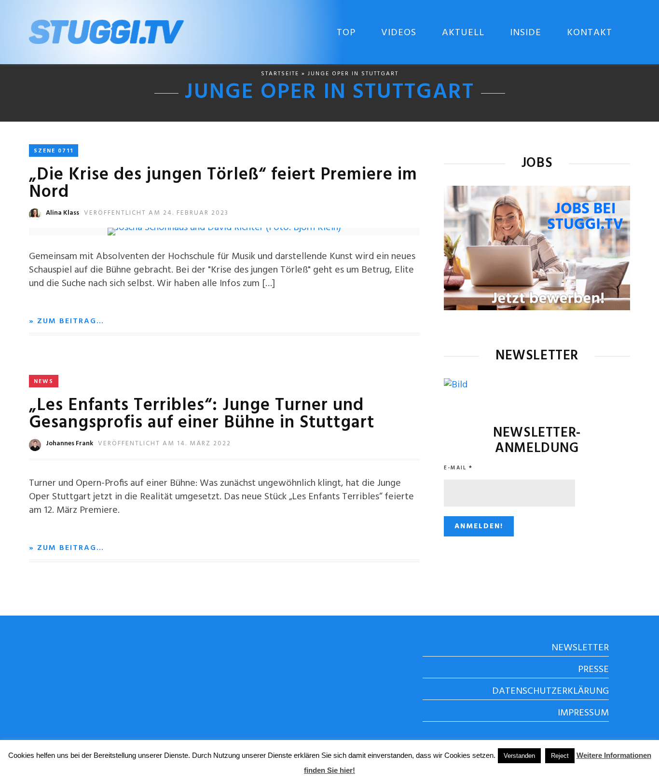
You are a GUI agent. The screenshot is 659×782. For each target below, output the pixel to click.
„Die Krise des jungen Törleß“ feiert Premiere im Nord (223, 183)
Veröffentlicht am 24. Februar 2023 (156, 213)
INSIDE (525, 33)
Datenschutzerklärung (550, 691)
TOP (346, 33)
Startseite (280, 74)
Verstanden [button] (519, 755)
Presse (593, 669)
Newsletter (580, 648)
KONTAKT (589, 33)
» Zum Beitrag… (66, 321)
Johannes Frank (69, 444)
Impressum (583, 713)
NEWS (44, 381)
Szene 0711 (53, 151)
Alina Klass (62, 213)
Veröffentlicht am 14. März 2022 (164, 444)
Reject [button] (560, 755)
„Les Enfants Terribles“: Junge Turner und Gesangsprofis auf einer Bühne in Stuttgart (201, 414)
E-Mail (458, 468)
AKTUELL (463, 33)
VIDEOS (398, 33)
